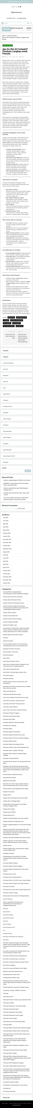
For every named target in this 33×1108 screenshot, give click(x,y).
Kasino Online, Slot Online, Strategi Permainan (15, 710)
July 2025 (5, 555)
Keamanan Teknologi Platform (11, 758)
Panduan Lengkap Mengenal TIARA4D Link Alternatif (17, 480)
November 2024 (7, 580)
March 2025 (6, 567)
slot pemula (19, 326)
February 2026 (6, 533)
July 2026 (5, 517)
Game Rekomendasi (8, 675)
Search (4, 468)
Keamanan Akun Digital (9, 719)
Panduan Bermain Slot (8, 815)
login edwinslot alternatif (9, 777)
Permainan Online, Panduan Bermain (12, 877)
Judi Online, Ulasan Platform (10, 707)
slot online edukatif (9, 326)
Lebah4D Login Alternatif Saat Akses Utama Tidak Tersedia (15, 1)
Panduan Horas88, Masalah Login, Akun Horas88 (15, 818)
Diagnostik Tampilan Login (10, 625)
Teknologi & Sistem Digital (10, 1018)
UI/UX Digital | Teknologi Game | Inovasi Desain (15, 1085)
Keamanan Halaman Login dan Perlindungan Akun (16, 747)
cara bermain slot (21, 317)
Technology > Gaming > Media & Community (14, 990)
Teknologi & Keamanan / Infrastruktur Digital (14, 1006)
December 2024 (7, 577)
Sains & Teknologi (7, 899)
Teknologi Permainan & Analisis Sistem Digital (15, 1050)
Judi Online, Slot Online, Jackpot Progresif (14, 700)
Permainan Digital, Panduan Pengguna (12, 866)
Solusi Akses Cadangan (9, 965)
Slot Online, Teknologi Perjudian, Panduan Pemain (15, 962)
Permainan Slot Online (9, 886)
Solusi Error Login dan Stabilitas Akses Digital (15, 968)
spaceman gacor (7, 450)
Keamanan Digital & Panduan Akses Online (14, 735)
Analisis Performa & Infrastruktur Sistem (13, 603)
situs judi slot (6, 911)
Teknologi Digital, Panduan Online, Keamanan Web (16, 1031)
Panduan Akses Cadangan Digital (11, 801)
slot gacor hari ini (7, 406)
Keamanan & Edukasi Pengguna (11, 713)
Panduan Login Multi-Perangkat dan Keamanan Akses (16, 837)
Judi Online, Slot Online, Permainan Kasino (14, 703)
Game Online (6, 658)
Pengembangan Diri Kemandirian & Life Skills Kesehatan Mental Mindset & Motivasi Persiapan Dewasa (15, 858)
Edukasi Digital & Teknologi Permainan (13, 634)
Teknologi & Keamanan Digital (10, 1009)
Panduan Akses (7, 795)
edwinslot (5, 637)
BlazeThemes (17, 1105)
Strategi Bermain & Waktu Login (11, 977)
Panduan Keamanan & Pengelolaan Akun (13, 821)
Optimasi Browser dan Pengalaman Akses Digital (15, 788)
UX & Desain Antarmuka (9, 1091)
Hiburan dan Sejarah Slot (9, 691)
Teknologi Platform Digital (10, 1053)
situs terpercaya (7, 431)
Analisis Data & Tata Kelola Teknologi (12, 596)
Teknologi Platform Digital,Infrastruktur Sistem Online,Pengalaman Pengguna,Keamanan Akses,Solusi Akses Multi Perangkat (17, 1058)
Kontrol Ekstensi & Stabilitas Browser (12, 774)
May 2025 (5, 561)
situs (4, 388)
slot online (6, 939)
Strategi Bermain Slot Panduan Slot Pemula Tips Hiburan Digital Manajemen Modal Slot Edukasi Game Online (17, 982)
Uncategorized (7, 1088)
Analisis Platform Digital (9, 612)
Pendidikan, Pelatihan (8, 853)
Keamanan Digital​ (7, 728)
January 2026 (6, 536)
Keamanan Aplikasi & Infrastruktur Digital (13, 722)
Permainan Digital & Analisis (10, 863)
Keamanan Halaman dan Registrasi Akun (13, 744)
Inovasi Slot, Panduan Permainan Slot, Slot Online (15, 697)
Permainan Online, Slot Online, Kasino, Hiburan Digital (16, 880)
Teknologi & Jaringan (8, 1003)
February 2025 (6, 570)
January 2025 (6, 573)
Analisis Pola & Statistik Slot (10, 615)
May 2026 (5, 524)
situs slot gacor (7, 419)
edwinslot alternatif (8, 641)
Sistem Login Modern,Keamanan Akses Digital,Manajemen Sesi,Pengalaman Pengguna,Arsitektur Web (13, 903)
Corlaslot (6, 320)
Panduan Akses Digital (9, 809)
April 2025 (5, 564)
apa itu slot (11, 317)
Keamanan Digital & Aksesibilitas (11, 731)
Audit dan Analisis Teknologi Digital (12, 618)
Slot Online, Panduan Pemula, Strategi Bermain (15, 955)
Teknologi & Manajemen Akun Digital (12, 1012)
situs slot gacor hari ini (9, 456)
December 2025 (7, 539)
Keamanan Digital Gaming (9, 741)
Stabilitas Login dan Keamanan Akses (12, 971)
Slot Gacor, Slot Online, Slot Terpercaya (13, 936)
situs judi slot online (8, 918)
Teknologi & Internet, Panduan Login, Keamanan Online (17, 999)
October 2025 (6, 545)
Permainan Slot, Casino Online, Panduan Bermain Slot (16, 889)
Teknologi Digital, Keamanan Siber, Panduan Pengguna (17, 1027)
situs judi (5, 908)
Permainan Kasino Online (9, 874)
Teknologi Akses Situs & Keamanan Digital (14, 1021)
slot (18, 72)
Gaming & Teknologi (8, 678)
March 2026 (6, 530)
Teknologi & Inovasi (8, 996)
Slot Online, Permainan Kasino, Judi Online (14, 959)
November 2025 (7, 542)
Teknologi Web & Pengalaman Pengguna (13, 1063)
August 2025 (6, 552)
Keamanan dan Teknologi (9, 725)
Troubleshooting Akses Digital (11, 1082)
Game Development (8, 655)
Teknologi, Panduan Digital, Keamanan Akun (14, 1066)
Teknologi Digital (7, 1024)
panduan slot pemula (16, 320)
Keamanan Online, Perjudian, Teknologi (13, 750)
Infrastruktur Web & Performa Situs (12, 694)
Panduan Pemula (7, 45)
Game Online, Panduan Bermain (11, 669)
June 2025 (5, 558)
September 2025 (7, 548)
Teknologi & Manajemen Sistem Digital (13, 1015)
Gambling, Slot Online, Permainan (11, 648)
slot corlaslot (7, 323)
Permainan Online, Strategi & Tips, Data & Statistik (16, 883)
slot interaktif (16, 323)
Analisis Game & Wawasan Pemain (12, 600)
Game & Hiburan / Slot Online (10, 652)
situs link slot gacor (8, 363)
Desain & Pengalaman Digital (10, 622)
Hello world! (22, 508)
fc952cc (6, 57)
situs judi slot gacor (8, 914)
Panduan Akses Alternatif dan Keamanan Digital (15, 798)
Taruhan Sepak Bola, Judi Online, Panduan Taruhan (16, 987)
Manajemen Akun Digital (9, 780)
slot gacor (5, 375)
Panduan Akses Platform (9, 812)
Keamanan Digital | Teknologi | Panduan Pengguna (16, 738)
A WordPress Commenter (10, 508)
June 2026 (5, 520)
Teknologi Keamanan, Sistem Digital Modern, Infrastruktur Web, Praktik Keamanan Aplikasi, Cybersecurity (14, 1040)
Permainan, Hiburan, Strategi (10, 892)
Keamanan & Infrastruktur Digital (11, 716)
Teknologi (5, 993)
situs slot (5, 369)
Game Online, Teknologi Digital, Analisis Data (14, 672)
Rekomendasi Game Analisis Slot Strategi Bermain (16, 896)
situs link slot (6, 394)
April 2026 (5, 527)
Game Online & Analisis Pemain (11, 661)
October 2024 (6, 583)
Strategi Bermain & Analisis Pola (11, 974)
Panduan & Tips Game (8, 791)
